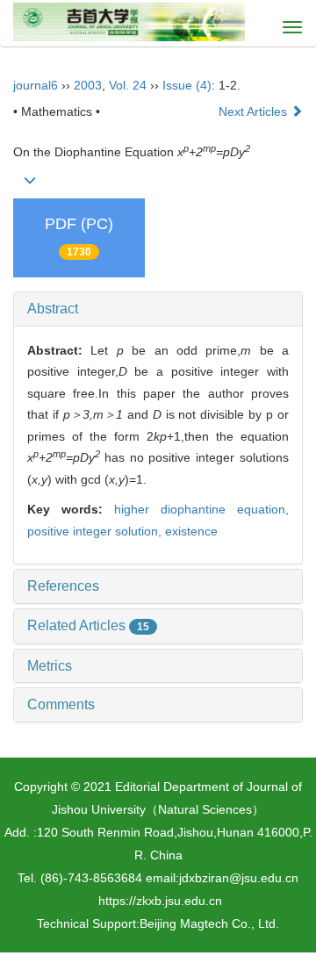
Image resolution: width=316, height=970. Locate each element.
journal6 (35, 85)
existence (191, 531)
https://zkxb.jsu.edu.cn (160, 901)
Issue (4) (187, 85)
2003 (88, 85)
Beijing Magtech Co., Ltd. (209, 923)
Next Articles (255, 111)
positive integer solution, (96, 531)
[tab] (158, 309)
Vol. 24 (128, 85)
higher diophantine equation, (201, 509)
